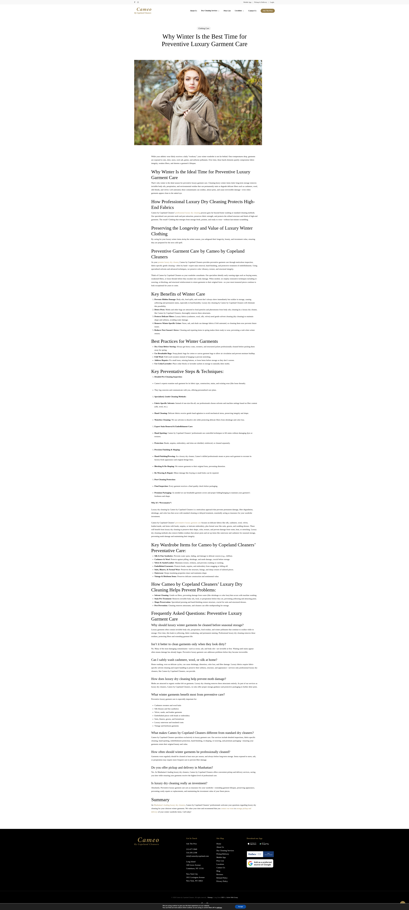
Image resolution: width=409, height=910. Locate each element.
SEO (222, 897)
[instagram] (138, 2)
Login (272, 2)
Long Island (190, 862)
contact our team (227, 808)
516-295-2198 (191, 853)
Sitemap (210, 897)
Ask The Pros (191, 844)
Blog (218, 871)
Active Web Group (232, 897)
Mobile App (247, 2)
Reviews (219, 874)
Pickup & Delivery (260, 2)
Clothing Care (203, 28)
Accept (240, 907)
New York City (192, 874)
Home (218, 844)
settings (219, 908)
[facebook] (134, 2)
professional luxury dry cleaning (187, 213)
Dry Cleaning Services (225, 850)
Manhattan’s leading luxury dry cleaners (169, 805)
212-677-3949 (191, 849)
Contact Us (220, 868)
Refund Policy (222, 878)
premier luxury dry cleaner (168, 262)
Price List (220, 861)
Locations (220, 864)
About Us (220, 847)
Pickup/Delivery (222, 854)
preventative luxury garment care (188, 523)
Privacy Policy (222, 881)
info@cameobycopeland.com (197, 856)
